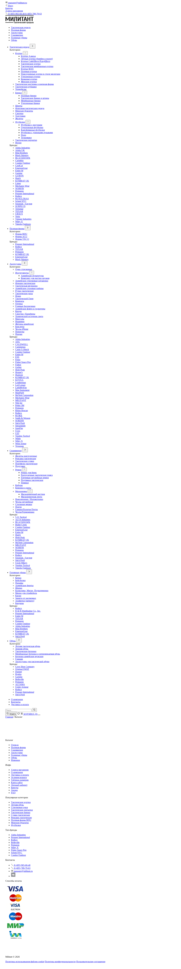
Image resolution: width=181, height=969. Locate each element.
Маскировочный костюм (33, 494)
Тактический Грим (24, 298)
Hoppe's (19, 372)
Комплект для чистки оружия (35, 278)
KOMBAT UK (22, 181)
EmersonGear (21, 168)
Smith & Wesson (22, 418)
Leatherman (20, 382)
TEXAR (19, 211)
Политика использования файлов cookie (24, 961)
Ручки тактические (24, 291)
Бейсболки (20, 580)
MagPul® (19, 393)
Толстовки (20, 116)
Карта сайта (16, 782)
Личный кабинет (19, 785)
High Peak (20, 370)
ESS (17, 357)
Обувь (14, 40)
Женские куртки (29, 81)
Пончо (18, 507)
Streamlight (20, 426)
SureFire (19, 428)
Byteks (18, 674)
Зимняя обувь (21, 649)
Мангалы (19, 319)
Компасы (19, 301)
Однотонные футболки (32, 127)
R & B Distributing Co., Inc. (28, 611)
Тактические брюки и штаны (35, 98)
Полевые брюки (28, 95)
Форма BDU (21, 234)
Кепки (18, 578)
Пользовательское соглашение (90, 961)
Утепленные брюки (30, 103)
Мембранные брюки (31, 101)
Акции (14, 790)
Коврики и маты (23, 488)
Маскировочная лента (31, 497)
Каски (18, 595)
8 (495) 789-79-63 (33, 14)
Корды (18, 311)
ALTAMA (20, 684)
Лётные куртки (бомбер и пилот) (37, 59)
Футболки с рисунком (31, 125)
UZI (17, 433)
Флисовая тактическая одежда (29, 108)
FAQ (13, 792)
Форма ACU (21, 236)
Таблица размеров (20, 780)
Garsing (18, 173)
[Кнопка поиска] (34, 710)
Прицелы (19, 331)
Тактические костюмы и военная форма (34, 84)
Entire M (19, 170)
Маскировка (21, 491)
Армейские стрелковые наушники (31, 281)
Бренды (9, 8)
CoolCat (19, 165)
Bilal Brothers (21, 153)
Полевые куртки (29, 71)
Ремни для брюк (29, 472)
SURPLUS (20, 206)
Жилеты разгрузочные (26, 456)
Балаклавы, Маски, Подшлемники (31, 590)
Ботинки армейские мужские (29, 656)
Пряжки (25, 483)
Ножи (18, 296)
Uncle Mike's (21, 563)
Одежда (15, 745)
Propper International (24, 193)
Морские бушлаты (24, 111)
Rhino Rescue (21, 410)
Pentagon (19, 191)
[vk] (13, 876)
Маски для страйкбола (26, 593)
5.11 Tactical (21, 517)
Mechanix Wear (22, 186)
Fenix (17, 359)
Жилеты (19, 118)
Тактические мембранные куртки (37, 66)
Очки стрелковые (23, 269)
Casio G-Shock (22, 349)
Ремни (18, 470)
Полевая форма (18, 30)
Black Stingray (22, 155)
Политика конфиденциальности (60, 961)
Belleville (19, 679)
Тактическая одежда (21, 27)
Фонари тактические (25, 283)
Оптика (19, 303)
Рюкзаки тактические (25, 458)
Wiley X (19, 221)
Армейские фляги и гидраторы (30, 309)
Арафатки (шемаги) (24, 601)
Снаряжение (17, 35)
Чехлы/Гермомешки (24, 512)
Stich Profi (20, 423)
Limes (18, 183)
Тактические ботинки (25, 651)
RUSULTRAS (22, 198)
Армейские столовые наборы (29, 288)
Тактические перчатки (26, 140)
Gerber (18, 367)
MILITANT (20, 400)
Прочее (18, 334)
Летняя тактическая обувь (27, 646)
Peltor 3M (19, 405)
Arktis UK (20, 150)
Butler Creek (21, 525)
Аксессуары (17, 32)
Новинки (15, 760)
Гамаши (19, 659)
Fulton (18, 365)
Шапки (18, 588)
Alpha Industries (22, 148)
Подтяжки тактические (32, 480)
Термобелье (20, 89)
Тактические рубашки (26, 87)
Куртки (18, 53)
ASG (17, 342)
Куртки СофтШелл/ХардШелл (35, 61)
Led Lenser (20, 385)
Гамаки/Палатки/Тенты (26, 509)
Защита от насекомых (25, 598)
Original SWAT (22, 669)
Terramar (19, 209)
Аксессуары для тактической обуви (32, 661)
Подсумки (20, 466)
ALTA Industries (22, 519)
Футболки (20, 122)
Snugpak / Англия (23, 204)
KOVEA (19, 380)
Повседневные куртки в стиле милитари (40, 74)
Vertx (17, 216)
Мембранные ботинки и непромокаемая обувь (37, 654)
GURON (19, 176)
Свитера (19, 113)
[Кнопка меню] (39, 714)
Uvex (17, 431)
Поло (23, 135)
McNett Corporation (24, 395)
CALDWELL (21, 344)
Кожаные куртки (29, 79)
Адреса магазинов (14, 11)
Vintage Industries (23, 219)
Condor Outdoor (22, 163)
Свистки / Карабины (25, 314)
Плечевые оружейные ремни (35, 477)
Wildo (18, 438)
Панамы (19, 583)
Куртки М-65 (27, 69)
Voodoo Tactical (22, 436)
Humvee (19, 375)
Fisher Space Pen (23, 362)
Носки (18, 142)
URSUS (19, 214)
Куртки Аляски (28, 56)
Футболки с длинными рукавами (37, 132)
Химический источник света (29, 316)
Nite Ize (18, 403)
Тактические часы (24, 293)
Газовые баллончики (25, 306)
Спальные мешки (23, 504)
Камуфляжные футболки (33, 130)
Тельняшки (26, 137)
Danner (18, 671)
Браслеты (19, 326)
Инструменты (22, 273)
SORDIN (19, 420)
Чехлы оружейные (24, 502)
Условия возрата (19, 777)
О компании (17, 699)
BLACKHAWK (22, 158)
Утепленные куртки (30, 76)
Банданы (19, 603)
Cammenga (20, 347)
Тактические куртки (31, 64)
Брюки (18, 93)
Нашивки (19, 321)
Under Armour (21, 687)
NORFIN (19, 188)
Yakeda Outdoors (23, 224)
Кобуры (19, 485)
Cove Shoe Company (25, 666)
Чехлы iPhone (21, 329)
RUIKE (18, 415)
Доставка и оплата (20, 704)
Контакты (16, 702)
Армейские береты (24, 585)
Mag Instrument (22, 390)
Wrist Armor (20, 443)
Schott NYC (20, 201)
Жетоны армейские (24, 324)
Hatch (18, 178)
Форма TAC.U (22, 239)
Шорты (18, 106)
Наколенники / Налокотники (29, 499)
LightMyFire (21, 387)
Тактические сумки (24, 461)
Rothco (18, 196)
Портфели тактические (26, 463)
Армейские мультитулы (32, 275)
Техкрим (19, 446)
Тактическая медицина (26, 286)
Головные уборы (19, 37)
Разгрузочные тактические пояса (37, 475)
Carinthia (19, 160)
